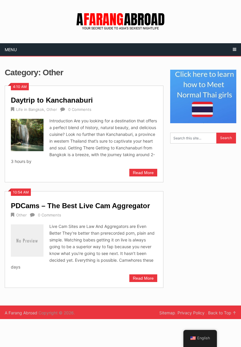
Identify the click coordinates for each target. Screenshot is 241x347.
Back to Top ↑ (222, 312)
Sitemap (167, 312)
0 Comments (79, 109)
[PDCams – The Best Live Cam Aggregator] (27, 240)
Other (51, 109)
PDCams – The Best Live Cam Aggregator (80, 206)
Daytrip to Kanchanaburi (52, 100)
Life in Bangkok (30, 109)
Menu (11, 49)
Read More (143, 172)
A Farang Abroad (21, 312)
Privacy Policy (192, 312)
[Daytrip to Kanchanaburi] (27, 134)
